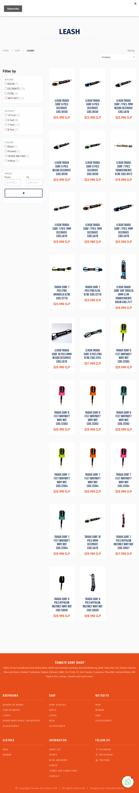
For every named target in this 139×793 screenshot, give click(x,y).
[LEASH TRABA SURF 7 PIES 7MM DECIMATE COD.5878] (62, 208)
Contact (54, 776)
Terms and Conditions (63, 770)
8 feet (11, 129)
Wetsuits (102, 695)
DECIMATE (14, 88)
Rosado (12, 151)
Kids (98, 715)
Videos (53, 765)
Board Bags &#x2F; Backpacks (21, 720)
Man (97, 704)
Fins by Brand (11, 710)
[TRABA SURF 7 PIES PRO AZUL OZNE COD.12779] (93, 270)
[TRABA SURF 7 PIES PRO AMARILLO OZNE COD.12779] (62, 270)
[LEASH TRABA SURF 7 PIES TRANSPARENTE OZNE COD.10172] (123, 146)
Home (6, 50)
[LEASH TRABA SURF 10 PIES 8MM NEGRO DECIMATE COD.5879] (62, 333)
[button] (128, 782)
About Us (55, 749)
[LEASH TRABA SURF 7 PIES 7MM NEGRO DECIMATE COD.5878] (123, 84)
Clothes (8, 740)
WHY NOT (13, 98)
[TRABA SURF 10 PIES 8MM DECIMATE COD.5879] (93, 520)
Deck (52, 720)
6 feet (11, 120)
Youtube (103, 760)
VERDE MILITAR (16, 156)
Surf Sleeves (57, 704)
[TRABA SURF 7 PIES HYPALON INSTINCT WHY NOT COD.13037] (123, 520)
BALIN (11, 83)
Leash (6, 715)
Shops (53, 754)
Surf (17, 50)
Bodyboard (10, 695)
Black (11, 146)
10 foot (12, 115)
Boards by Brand (13, 704)
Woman (99, 710)
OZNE (11, 93)
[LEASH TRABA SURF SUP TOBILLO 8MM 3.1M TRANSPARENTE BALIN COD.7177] (123, 270)
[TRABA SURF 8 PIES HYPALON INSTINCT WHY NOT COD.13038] (62, 582)
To (27, 177)
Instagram (105, 754)
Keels (52, 710)
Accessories (11, 726)
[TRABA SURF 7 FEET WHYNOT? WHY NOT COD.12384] (62, 458)
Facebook (104, 749)
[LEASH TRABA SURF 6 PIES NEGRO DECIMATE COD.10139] (62, 146)
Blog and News (58, 760)
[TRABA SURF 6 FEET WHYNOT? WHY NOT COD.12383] (123, 333)
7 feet (11, 124)
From (8, 177)
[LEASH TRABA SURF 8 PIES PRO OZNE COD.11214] (93, 333)
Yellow (11, 160)
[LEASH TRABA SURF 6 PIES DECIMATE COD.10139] (62, 84)
